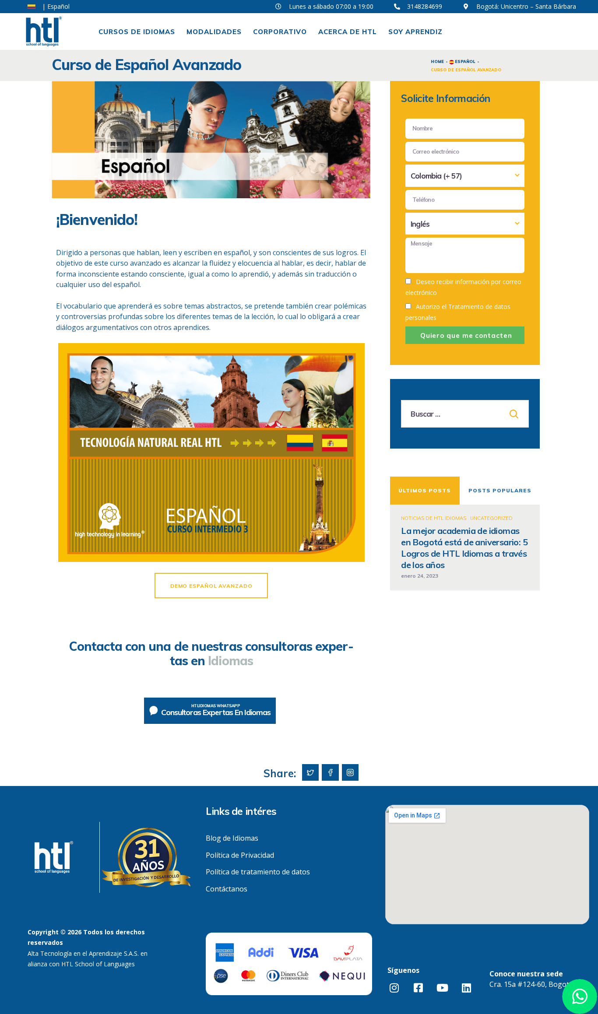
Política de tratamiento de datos (258, 872)
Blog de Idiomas (232, 838)
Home (437, 61)
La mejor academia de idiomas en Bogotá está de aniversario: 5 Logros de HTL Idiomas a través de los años (464, 547)
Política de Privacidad (240, 855)
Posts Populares (499, 490)
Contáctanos (226, 889)
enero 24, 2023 (419, 575)
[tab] (424, 491)
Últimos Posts (424, 490)
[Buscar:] (465, 414)
